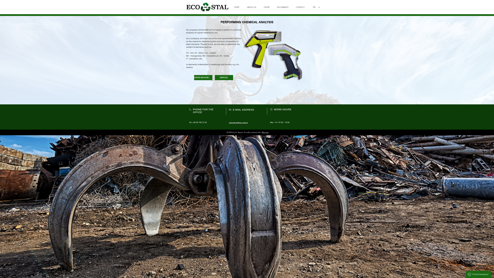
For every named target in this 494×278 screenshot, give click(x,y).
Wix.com (265, 132)
